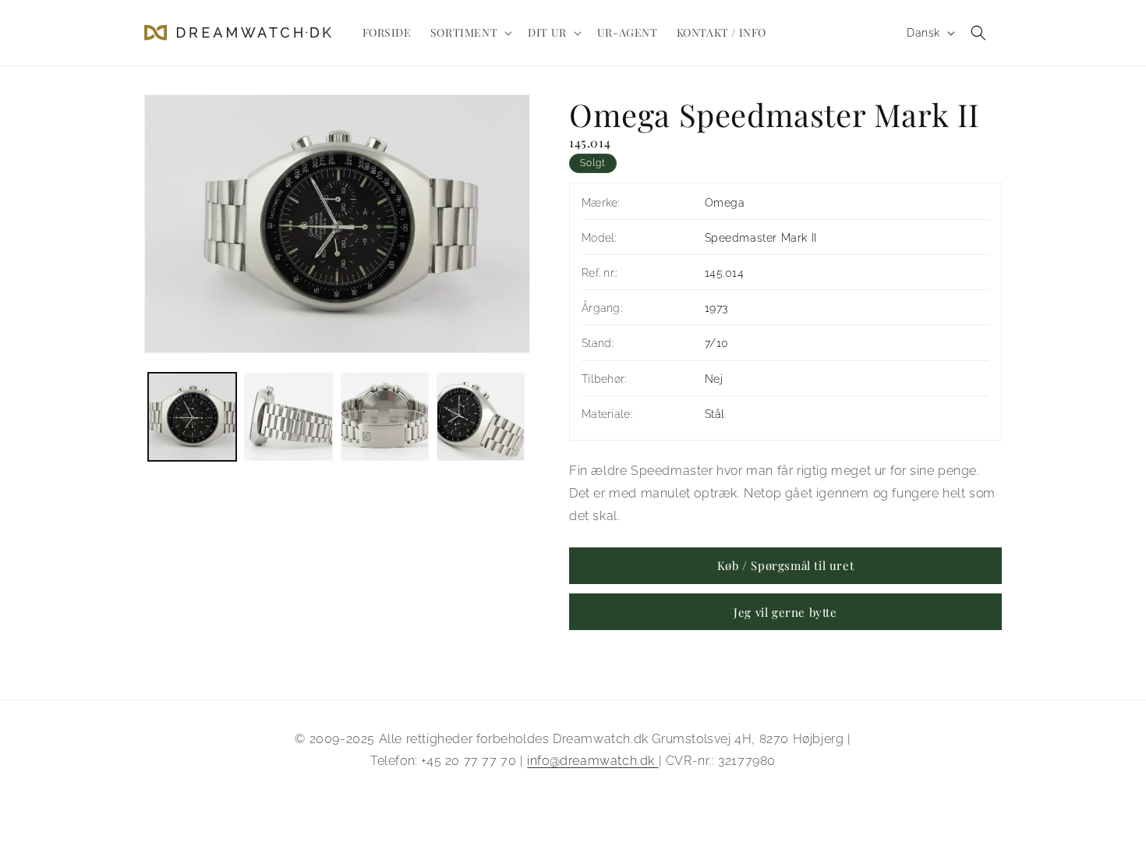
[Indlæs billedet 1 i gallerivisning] (192, 417)
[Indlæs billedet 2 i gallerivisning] (288, 417)
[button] (469, 32)
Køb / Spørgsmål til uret (785, 565)
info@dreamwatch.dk (592, 760)
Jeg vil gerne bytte (785, 612)
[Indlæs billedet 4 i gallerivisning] (481, 417)
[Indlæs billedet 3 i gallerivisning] (385, 417)
